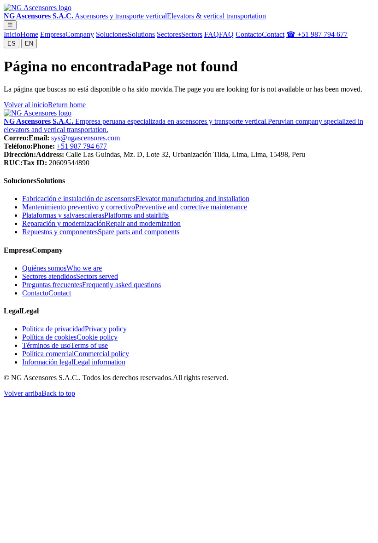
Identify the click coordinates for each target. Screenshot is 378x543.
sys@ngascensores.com (85, 138)
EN (29, 43)
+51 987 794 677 (82, 146)
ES (11, 43)
